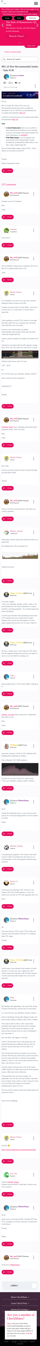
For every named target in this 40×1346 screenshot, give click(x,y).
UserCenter (20, 1344)
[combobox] (20, 59)
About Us (32, 1341)
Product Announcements (13, 52)
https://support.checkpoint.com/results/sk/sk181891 (19, 1150)
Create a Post (31, 46)
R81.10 (22, 113)
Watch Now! (16, 36)
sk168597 (24, 135)
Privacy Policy (33, 12)
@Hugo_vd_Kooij (8, 715)
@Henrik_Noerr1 (8, 427)
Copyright (14, 1341)
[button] (7, 18)
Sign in (9, 1323)
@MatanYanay (15, 1265)
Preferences (32, 18)
